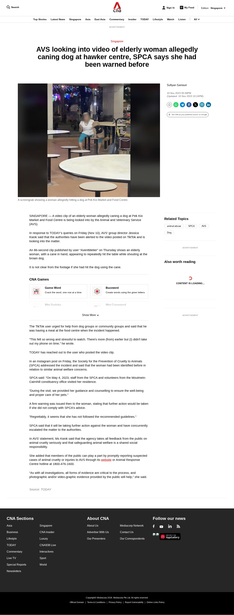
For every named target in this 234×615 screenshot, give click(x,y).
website (106, 460)
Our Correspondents (132, 538)
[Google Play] (154, 536)
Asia (87, 19)
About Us (92, 525)
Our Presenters (96, 538)
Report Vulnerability (134, 602)
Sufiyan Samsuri (177, 85)
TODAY (144, 19)
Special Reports (16, 564)
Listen (182, 19)
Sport (43, 558)
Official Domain (77, 602)
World (43, 564)
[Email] (202, 106)
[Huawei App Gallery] (170, 536)
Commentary (116, 19)
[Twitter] (195, 106)
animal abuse (174, 226)
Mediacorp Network (132, 525)
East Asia (100, 19)
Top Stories (40, 19)
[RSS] (178, 527)
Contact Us (126, 532)
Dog (169, 232)
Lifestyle (158, 19)
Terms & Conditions (96, 602)
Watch (170, 19)
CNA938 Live (48, 545)
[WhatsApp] (175, 106)
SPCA (191, 226)
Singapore (75, 19)
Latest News (58, 19)
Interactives (46, 551)
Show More (89, 315)
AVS (204, 226)
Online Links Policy (155, 602)
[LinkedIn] (208, 106)
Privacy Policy (115, 602)
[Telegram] (182, 106)
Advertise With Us (98, 532)
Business (12, 532)
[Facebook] (189, 106)
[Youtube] (161, 527)
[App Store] (157, 536)
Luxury (44, 538)
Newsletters (14, 571)
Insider (132, 19)
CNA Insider (47, 532)
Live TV (11, 558)
